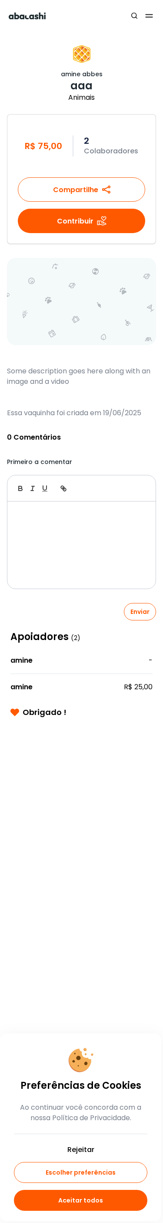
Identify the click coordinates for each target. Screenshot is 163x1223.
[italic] (33, 488)
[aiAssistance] (140, 488)
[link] (63, 488)
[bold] (20, 488)
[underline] (45, 488)
